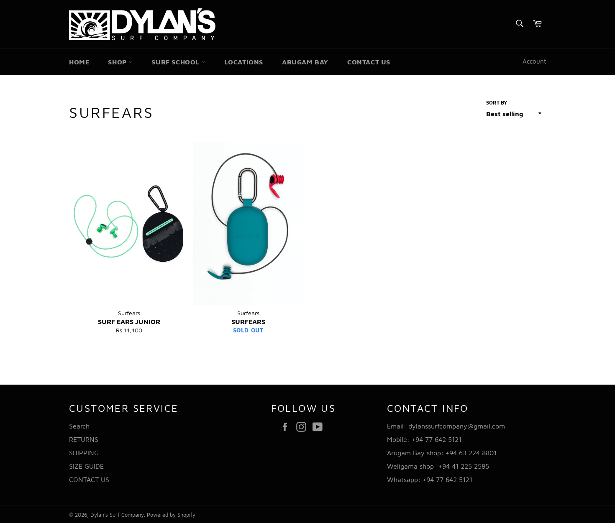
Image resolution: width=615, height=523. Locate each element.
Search (79, 426)
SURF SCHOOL (176, 62)
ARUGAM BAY (305, 62)
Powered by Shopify (171, 515)
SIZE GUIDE (86, 466)
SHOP (118, 62)
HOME (79, 62)
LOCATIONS (243, 62)
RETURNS (83, 439)
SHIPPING (84, 453)
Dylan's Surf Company (117, 515)
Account (534, 61)
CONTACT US (368, 62)
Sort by (496, 102)
